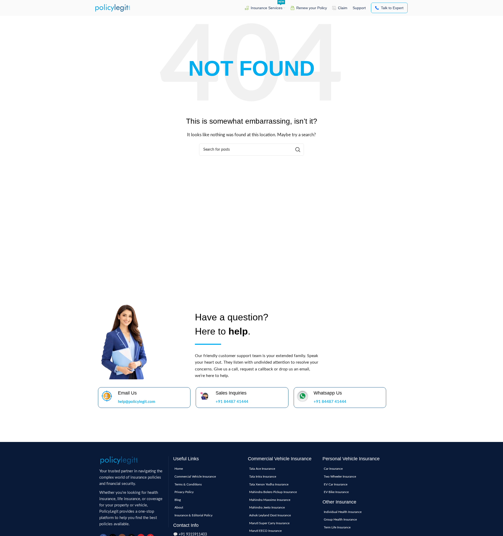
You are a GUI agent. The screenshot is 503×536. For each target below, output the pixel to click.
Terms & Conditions (188, 484)
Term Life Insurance (337, 527)
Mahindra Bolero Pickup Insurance (273, 492)
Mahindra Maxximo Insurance (269, 499)
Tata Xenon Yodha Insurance (268, 484)
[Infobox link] (144, 397)
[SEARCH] (298, 150)
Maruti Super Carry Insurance (269, 523)
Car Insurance (333, 468)
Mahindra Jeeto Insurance (267, 507)
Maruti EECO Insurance (265, 530)
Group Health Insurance (340, 519)
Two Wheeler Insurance (340, 476)
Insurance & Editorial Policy (193, 515)
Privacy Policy (184, 492)
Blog (177, 499)
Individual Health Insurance (343, 511)
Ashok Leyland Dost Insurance (270, 515)
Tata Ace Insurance (262, 468)
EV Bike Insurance (336, 492)
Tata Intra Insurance (262, 476)
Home (178, 468)
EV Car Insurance (335, 484)
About (178, 507)
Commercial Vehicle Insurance (195, 476)
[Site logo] (112, 8)
